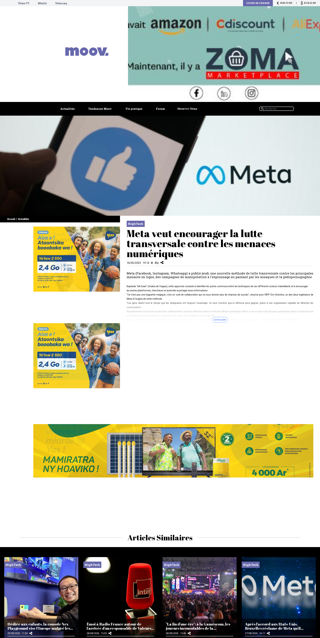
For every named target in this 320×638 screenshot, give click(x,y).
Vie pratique (133, 108)
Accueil (11, 219)
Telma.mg (61, 3)
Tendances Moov (100, 108)
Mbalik (42, 3)
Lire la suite (220, 319)
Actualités (67, 108)
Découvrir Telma (187, 108)
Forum (160, 108)
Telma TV (24, 3)
